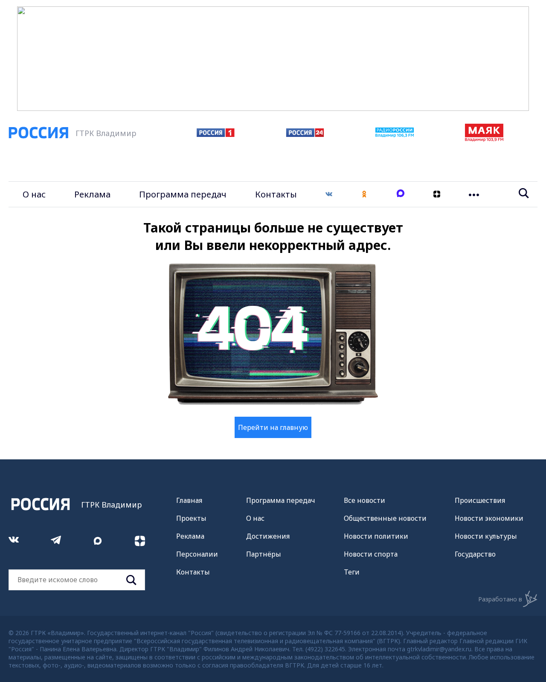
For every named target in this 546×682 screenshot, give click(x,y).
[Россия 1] (216, 134)
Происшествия (480, 500)
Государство (475, 554)
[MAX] (400, 194)
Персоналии (197, 554)
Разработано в (500, 599)
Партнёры (263, 554)
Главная (189, 500)
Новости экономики (489, 518)
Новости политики (376, 536)
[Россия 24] (305, 134)
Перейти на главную (273, 427)
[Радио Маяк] (484, 139)
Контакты (276, 194)
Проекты (191, 518)
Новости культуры (486, 536)
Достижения (268, 536)
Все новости (364, 500)
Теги (352, 572)
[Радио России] (394, 135)
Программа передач (183, 194)
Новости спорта (371, 554)
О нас (34, 194)
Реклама (92, 194)
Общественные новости (385, 518)
